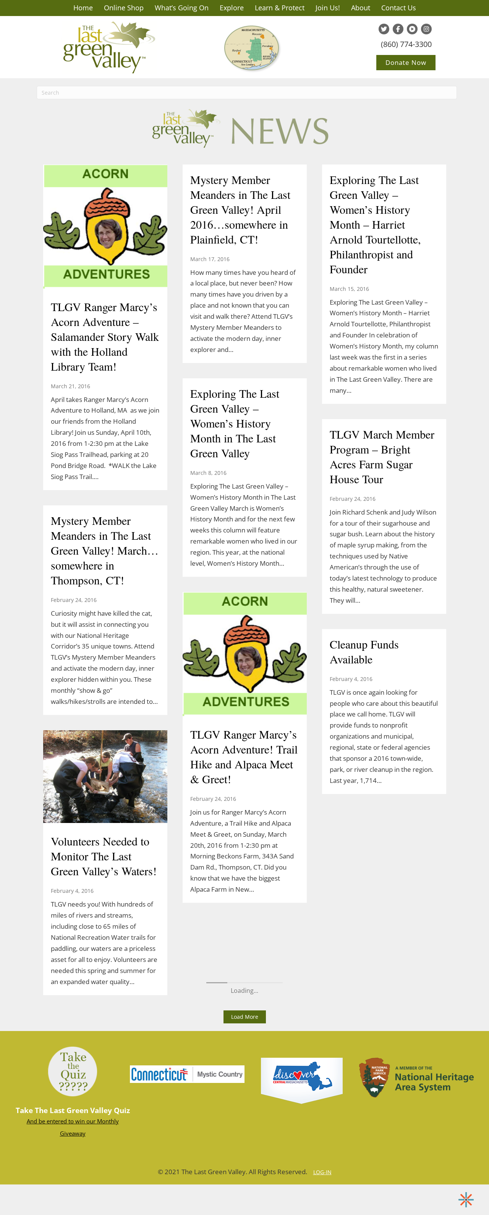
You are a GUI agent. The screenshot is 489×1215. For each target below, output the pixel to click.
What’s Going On (182, 7)
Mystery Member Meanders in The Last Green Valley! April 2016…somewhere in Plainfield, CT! (240, 209)
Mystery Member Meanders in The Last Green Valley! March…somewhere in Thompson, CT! (105, 550)
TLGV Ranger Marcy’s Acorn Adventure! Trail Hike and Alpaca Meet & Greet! (244, 756)
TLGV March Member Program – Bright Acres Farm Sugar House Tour (382, 456)
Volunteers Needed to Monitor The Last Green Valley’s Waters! (104, 855)
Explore (232, 7)
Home (83, 7)
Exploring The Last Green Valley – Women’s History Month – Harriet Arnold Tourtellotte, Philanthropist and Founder (375, 224)
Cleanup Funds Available (364, 651)
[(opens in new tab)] (187, 1073)
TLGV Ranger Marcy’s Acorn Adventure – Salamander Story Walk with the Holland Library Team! (105, 336)
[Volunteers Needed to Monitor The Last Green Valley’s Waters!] (105, 777)
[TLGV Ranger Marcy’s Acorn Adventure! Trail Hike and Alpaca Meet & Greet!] (245, 655)
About (360, 7)
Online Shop (124, 7)
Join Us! (328, 7)
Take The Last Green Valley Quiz (73, 1110)
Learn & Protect (279, 7)
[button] (244, 1016)
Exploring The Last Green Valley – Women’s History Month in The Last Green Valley (234, 423)
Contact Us (398, 7)
